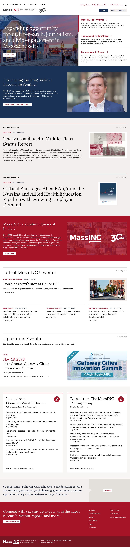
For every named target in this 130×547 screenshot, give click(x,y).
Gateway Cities (30, 279)
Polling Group (97, 5)
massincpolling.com (86, 468)
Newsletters (33, 4)
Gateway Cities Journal (12, 279)
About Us (92, 510)
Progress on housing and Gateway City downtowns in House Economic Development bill (106, 314)
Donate (104, 10)
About (5, 4)
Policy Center (85, 5)
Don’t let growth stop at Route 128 (31, 283)
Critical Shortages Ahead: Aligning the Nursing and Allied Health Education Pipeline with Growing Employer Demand (43, 196)
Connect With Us (118, 10)
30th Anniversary (94, 513)
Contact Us (92, 528)
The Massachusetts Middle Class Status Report (38, 141)
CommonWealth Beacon (113, 5)
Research (124, 127)
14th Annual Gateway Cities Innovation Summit (26, 365)
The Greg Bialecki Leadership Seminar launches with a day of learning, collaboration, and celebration (20, 314)
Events (42, 4)
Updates (23, 4)
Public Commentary (54, 308)
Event (5, 354)
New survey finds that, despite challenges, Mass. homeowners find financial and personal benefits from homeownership (94, 437)
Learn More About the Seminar (18, 104)
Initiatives (14, 4)
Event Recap (8, 308)
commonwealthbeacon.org (24, 468)
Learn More (9, 55)
